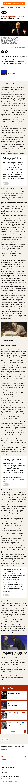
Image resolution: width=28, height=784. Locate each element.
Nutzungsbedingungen (8, 770)
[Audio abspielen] (25, 731)
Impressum (4, 772)
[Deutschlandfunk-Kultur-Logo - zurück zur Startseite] (14, 3)
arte (21, 776)
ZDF (11, 776)
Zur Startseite (5, 739)
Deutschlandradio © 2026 (9, 781)
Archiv (4, 12)
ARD (8, 776)
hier (2, 679)
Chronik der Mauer (7, 778)
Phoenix (16, 776)
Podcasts (18, 7)
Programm (10, 7)
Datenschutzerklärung (14, 172)
